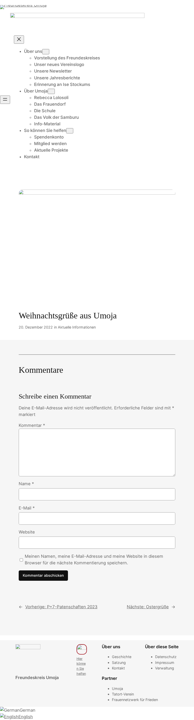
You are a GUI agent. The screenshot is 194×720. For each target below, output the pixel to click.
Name (26, 483)
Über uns (33, 51)
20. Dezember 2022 (36, 327)
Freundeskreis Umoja (37, 677)
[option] (97, 710)
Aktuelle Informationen (77, 327)
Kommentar (32, 425)
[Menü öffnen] (5, 100)
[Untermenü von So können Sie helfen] (69, 130)
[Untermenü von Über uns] (45, 51)
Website (27, 532)
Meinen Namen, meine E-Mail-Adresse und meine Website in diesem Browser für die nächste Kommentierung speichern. (94, 559)
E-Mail (27, 507)
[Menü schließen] (19, 39)
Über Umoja (36, 91)
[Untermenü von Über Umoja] (51, 91)
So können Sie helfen (45, 130)
